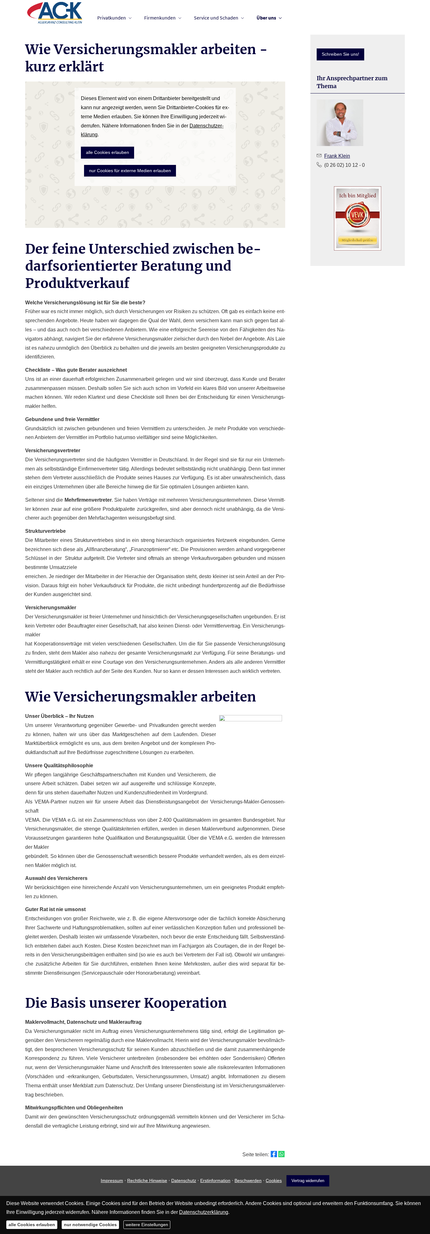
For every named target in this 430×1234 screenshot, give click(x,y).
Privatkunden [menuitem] (111, 17)
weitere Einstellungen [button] (147, 1224)
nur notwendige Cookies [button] (90, 1224)
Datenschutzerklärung (203, 1212)
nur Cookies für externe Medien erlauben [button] (130, 170)
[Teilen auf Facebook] (274, 1154)
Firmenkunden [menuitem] (160, 17)
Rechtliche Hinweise (147, 1180)
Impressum (112, 1180)
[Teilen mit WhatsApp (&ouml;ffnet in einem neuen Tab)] (281, 1154)
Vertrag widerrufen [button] (307, 1180)
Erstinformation (215, 1180)
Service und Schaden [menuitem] (216, 17)
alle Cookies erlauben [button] (107, 152)
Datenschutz (183, 1180)
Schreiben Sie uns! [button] (340, 54)
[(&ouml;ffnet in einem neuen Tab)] (358, 218)
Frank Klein (337, 156)
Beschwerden (248, 1180)
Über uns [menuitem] (266, 17)
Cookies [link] (274, 1180)
